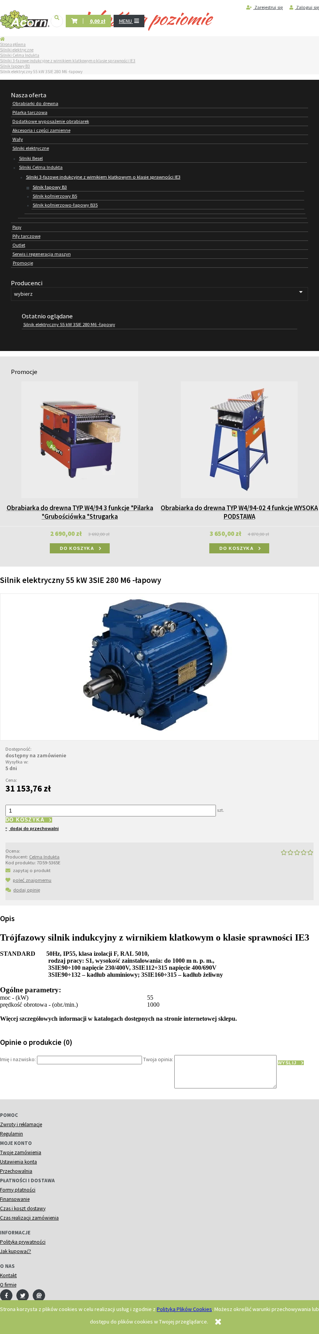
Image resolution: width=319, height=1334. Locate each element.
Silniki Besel (31, 158)
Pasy (16, 227)
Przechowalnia (16, 1171)
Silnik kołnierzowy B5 (55, 196)
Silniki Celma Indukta (19, 55)
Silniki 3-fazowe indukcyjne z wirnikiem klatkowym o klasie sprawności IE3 (67, 60)
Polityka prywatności (23, 1242)
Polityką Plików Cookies (184, 1309)
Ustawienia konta (18, 1161)
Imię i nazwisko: (18, 1059)
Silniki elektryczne (16, 50)
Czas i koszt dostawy (23, 1208)
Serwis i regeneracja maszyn (41, 254)
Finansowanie (15, 1199)
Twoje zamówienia (20, 1152)
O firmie (8, 1284)
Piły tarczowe (26, 236)
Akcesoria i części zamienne (41, 130)
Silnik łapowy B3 (15, 66)
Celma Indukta (44, 857)
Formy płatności (17, 1190)
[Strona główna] (24, 20)
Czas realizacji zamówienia (29, 1218)
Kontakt (8, 1275)
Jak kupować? (15, 1251)
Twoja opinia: (158, 1059)
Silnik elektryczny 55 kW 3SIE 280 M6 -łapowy (69, 324)
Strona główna (13, 44)
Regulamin (11, 1133)
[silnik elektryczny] (159, 666)
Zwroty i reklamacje (21, 1124)
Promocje (23, 263)
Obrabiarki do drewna (35, 103)
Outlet (18, 245)
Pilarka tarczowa (29, 112)
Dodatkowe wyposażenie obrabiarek (50, 121)
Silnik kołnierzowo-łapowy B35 (65, 205)
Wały (17, 139)
